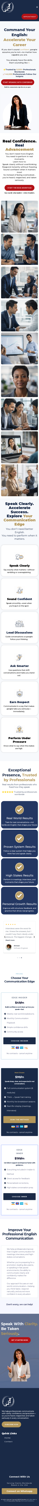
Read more (10, 940)
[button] (37, 7)
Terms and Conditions (27, 1501)
